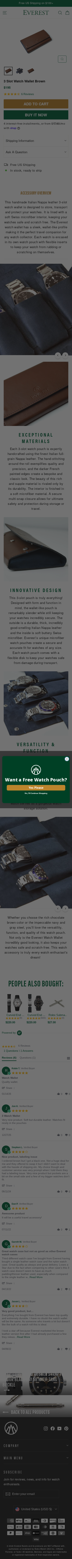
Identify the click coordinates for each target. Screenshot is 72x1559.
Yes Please (36, 788)
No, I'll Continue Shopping (36, 793)
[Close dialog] (67, 759)
